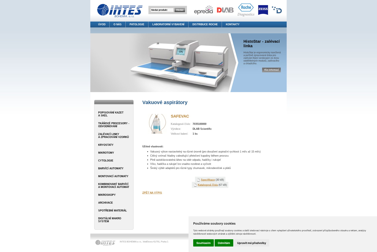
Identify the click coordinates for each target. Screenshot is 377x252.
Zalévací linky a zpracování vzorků (113, 136)
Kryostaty (105, 144)
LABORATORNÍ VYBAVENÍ (168, 24)
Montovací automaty (113, 176)
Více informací (271, 70)
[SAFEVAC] (157, 132)
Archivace (105, 202)
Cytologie (105, 160)
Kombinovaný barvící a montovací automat (113, 186)
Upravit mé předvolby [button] (251, 243)
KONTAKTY (233, 24)
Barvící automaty (111, 168)
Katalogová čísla (208, 184)
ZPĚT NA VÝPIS (152, 192)
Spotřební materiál (112, 210)
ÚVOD (101, 24)
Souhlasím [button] (203, 243)
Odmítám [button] (224, 243)
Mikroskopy (107, 194)
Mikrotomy (106, 152)
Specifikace (208, 179)
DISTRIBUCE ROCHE (205, 24)
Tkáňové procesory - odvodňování (113, 125)
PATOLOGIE (137, 24)
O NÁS (117, 24)
